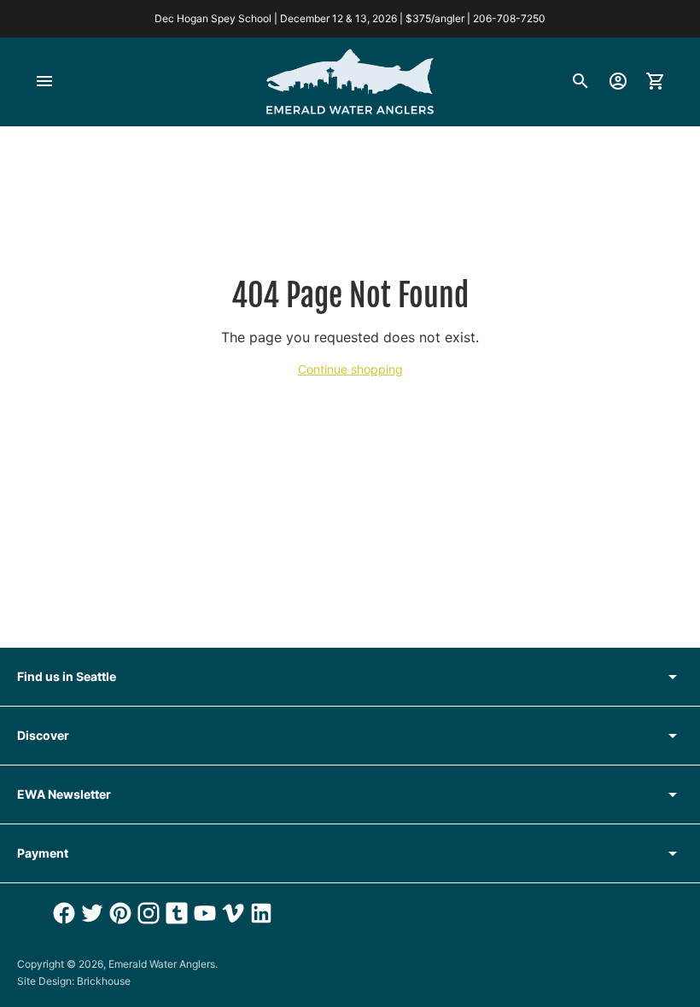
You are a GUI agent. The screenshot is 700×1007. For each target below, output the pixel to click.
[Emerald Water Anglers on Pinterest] (118, 913)
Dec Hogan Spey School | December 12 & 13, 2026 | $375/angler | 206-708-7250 (350, 18)
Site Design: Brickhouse (74, 981)
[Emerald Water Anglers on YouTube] (202, 913)
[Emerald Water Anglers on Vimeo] (231, 913)
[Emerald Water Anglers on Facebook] (62, 913)
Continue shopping (350, 369)
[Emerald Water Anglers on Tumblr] (174, 913)
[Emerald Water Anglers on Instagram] (146, 913)
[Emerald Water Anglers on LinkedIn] (259, 913)
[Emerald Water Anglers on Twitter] (90, 913)
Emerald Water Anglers (161, 964)
